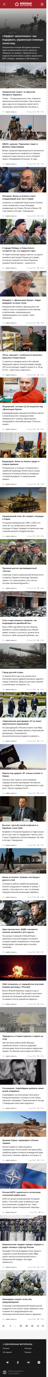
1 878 (42, 793)
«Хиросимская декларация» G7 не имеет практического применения (21, 722)
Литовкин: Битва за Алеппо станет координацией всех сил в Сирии (19, 197)
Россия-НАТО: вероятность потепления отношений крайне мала (21, 1193)
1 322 (42, 845)
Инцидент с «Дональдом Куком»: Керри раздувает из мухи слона (21, 301)
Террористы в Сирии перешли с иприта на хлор (22, 1037)
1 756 (42, 164)
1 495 (42, 1319)
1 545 (42, 897)
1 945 (42, 375)
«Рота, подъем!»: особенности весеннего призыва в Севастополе (22, 356)
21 (32, 1326)
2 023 (42, 268)
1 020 (42, 1056)
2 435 (42, 112)
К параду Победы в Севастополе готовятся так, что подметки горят (19, 249)
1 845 (42, 640)
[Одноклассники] (17, 1362)
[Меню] (4, 4)
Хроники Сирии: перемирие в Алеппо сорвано (20, 1141)
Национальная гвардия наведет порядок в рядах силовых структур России (22, 1245)
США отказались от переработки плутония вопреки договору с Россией (23, 985)
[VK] (28, 1362)
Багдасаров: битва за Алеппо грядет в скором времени (20, 462)
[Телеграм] (7, 1362)
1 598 (42, 484)
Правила (28, 1352)
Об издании (7, 1352)
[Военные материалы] (23, 4)
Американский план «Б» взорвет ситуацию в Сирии (23, 517)
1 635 (42, 689)
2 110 (42, 1267)
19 (21, 1326)
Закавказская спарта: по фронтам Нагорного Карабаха (18, 93)
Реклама (6, 1348)
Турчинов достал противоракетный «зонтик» (19, 569)
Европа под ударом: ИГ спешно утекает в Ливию (22, 774)
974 (42, 1212)
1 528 (42, 323)
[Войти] (42, 4)
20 (27, 1326)
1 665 (42, 536)
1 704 (42, 1160)
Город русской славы (12, 672)
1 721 (42, 741)
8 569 (42, 429)
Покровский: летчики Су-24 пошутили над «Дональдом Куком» (22, 408)
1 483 (42, 588)
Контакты (28, 1348)
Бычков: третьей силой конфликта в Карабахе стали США (20, 826)
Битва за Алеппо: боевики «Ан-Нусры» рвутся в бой (21, 878)
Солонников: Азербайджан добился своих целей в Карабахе (23, 1089)
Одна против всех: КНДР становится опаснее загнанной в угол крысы (20, 930)
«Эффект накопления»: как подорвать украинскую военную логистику (23, 40)
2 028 (42, 216)
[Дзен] (38, 1362)
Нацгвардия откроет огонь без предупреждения (17, 1300)
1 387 (42, 952)
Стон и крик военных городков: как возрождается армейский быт (19, 621)
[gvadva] (3, 112)
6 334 (42, 1108)
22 (38, 1326)
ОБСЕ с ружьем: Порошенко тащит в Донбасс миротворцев (20, 145)
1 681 (42, 1004)
